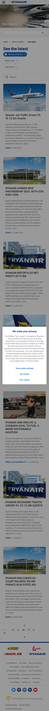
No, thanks (24, 374)
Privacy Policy (33, 361)
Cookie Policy (18, 361)
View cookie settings (24, 368)
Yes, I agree (24, 380)
